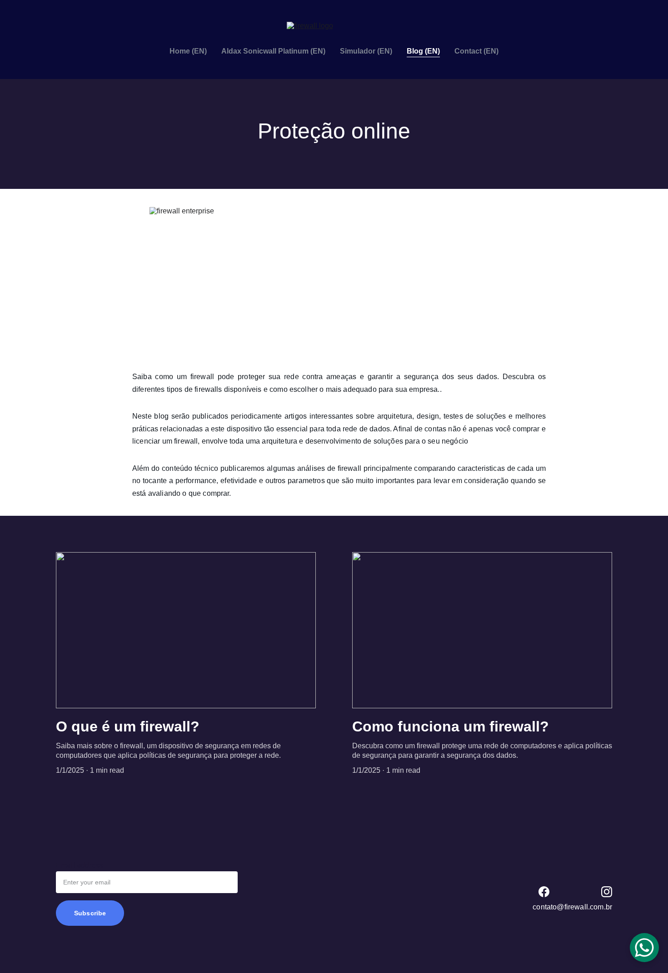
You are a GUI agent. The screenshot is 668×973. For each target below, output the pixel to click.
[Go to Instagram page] (606, 891)
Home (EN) (188, 51)
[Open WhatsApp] (644, 947)
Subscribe (90, 913)
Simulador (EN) (366, 51)
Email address (79, 865)
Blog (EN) (423, 51)
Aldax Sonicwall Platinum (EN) (273, 51)
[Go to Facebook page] (543, 891)
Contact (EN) (476, 51)
